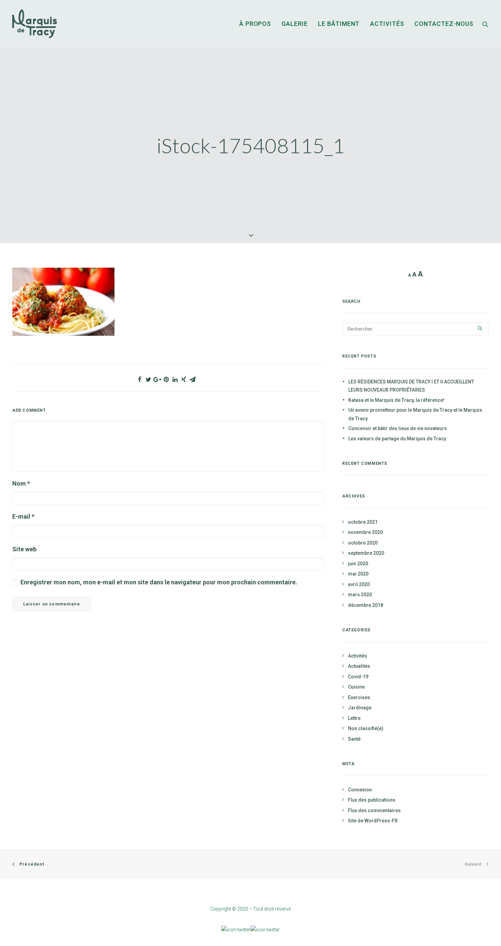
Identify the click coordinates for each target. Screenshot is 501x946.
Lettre (354, 718)
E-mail (23, 516)
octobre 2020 (363, 543)
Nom (21, 483)
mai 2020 (358, 574)
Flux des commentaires (374, 810)
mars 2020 (360, 594)
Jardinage (359, 707)
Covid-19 (358, 676)
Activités (387, 23)
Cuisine (356, 687)
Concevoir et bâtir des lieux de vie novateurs (397, 428)
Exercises (359, 697)
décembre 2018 (365, 605)
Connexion (360, 789)
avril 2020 (359, 584)
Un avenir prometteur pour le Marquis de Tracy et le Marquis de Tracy (415, 414)
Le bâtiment (339, 23)
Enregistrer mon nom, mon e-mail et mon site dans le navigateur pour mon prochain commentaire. (158, 582)
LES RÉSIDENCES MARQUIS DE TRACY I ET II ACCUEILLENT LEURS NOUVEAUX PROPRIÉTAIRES (411, 386)
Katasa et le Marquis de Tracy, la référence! (396, 400)
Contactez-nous (443, 23)
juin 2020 (358, 563)
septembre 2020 (366, 553)
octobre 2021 (363, 522)
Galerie (294, 23)
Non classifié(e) (365, 728)
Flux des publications (371, 800)
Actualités (359, 666)
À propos (255, 23)
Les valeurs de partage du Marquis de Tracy (397, 438)
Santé (354, 739)
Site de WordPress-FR (373, 820)
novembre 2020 (365, 532)
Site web (24, 549)
